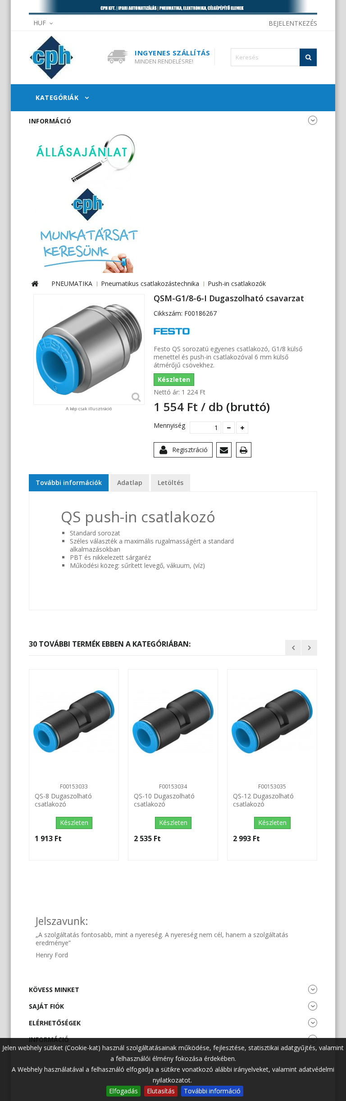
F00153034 (173, 786)
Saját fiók (46, 1006)
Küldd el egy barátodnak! (225, 451)
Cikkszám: (168, 313)
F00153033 (74, 786)
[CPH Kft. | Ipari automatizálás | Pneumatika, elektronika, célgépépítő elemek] (173, 8)
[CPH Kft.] (65, 58)
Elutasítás (161, 1091)
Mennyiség (168, 425)
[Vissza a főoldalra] (34, 284)
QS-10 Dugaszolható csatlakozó (164, 800)
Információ (50, 121)
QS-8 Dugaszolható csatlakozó (63, 800)
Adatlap (129, 482)
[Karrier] (87, 201)
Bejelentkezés (293, 23)
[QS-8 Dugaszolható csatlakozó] (73, 721)
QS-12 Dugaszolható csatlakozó (263, 800)
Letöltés (170, 482)
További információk (69, 482)
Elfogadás (123, 1091)
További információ (212, 1091)
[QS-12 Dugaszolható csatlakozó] (272, 721)
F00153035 (272, 786)
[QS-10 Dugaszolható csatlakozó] (173, 721)
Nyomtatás (245, 451)
